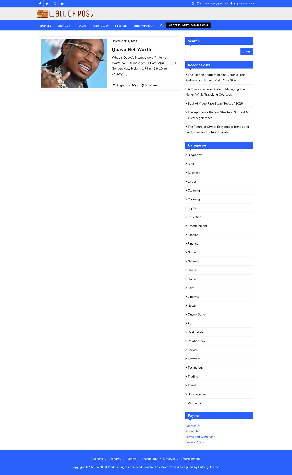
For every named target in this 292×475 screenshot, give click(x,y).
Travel (192, 385)
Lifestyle (193, 297)
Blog (191, 164)
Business (194, 173)
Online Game (197, 314)
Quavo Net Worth (131, 49)
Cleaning (194, 190)
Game (192, 252)
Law (191, 288)
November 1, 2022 (124, 41)
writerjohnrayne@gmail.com (188, 25)
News (192, 306)
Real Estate (196, 332)
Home (192, 279)
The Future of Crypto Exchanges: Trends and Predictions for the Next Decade (217, 129)
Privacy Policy (194, 442)
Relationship (196, 341)
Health (192, 270)
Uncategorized (198, 394)
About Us (191, 431)
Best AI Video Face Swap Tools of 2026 (215, 103)
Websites (194, 403)
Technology (195, 368)
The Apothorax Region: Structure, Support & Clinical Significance (216, 115)
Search (194, 40)
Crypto (192, 208)
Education (194, 217)
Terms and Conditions (200, 437)
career (192, 181)
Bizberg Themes (209, 467)
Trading (193, 377)
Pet (190, 323)
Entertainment (197, 226)
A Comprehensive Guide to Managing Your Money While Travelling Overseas (215, 92)
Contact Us (192, 426)
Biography (122, 85)
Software (194, 359)
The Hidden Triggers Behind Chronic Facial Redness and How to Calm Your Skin (215, 77)
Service (193, 350)
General (193, 261)
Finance (193, 244)
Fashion (193, 235)
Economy (115, 459)
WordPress (168, 467)
